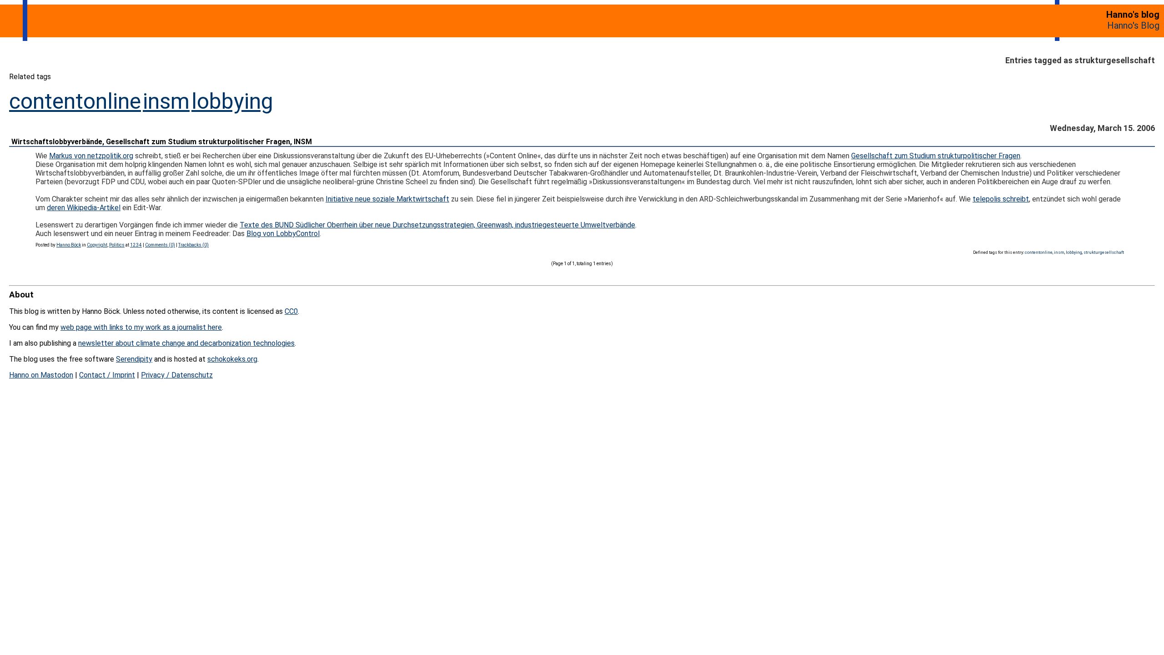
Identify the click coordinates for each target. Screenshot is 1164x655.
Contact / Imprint (107, 375)
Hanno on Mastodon (41, 375)
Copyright (97, 244)
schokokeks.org (232, 359)
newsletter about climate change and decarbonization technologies (186, 343)
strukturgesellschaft (1104, 252)
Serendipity (134, 359)
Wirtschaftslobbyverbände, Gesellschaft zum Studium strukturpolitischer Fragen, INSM (161, 141)
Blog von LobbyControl (283, 233)
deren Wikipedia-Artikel (83, 207)
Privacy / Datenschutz (177, 375)
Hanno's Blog (1133, 25)
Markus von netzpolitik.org (91, 155)
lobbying (232, 101)
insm (166, 101)
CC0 (291, 311)
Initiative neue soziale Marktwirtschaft (387, 199)
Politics (117, 244)
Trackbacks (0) (193, 244)
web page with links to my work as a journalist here (141, 327)
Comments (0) (160, 244)
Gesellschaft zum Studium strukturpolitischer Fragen (935, 155)
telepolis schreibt (1001, 199)
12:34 (136, 244)
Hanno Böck (68, 244)
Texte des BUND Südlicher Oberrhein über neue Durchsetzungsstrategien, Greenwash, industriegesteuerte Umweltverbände (437, 225)
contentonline (75, 101)
